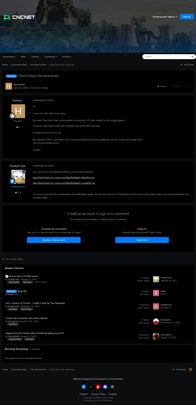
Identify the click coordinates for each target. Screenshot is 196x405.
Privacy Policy (98, 394)
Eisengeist (13, 321)
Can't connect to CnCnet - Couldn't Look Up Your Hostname (35, 303)
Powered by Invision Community (98, 400)
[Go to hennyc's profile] (8, 86)
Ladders (35, 56)
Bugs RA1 (22, 291)
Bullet (10, 294)
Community (50, 56)
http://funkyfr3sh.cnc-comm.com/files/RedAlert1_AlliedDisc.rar (63, 177)
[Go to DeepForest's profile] (156, 306)
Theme (83, 394)
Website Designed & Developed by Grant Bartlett (98, 379)
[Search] (192, 56)
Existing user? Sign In (164, 16)
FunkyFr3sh (18, 166)
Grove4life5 (13, 336)
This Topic (180, 56)
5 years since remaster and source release (26, 318)
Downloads (8, 56)
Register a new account (54, 240)
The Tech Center (39, 88)
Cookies (112, 394)
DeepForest (13, 306)
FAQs (23, 56)
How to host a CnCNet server (23, 276)
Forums (66, 56)
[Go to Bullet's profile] (156, 293)
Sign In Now (142, 240)
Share (162, 86)
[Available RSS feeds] (190, 369)
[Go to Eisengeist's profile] (156, 321)
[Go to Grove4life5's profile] (156, 336)
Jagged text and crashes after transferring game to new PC (34, 333)
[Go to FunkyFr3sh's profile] (18, 177)
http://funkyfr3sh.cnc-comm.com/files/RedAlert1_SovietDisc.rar (64, 183)
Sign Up (186, 16)
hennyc (21, 84)
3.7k (19, 192)
